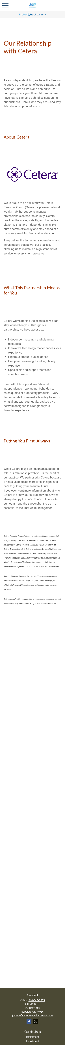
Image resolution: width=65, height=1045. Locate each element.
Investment (32, 1041)
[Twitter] (35, 1021)
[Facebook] (29, 1021)
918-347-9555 (37, 1000)
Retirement (32, 1036)
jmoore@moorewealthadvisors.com (32, 1015)
